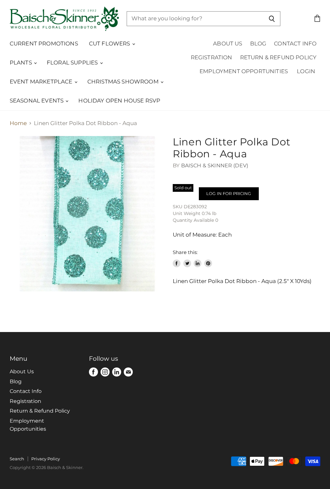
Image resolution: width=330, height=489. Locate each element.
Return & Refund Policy (278, 57)
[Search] (271, 18)
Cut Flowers (110, 43)
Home (18, 123)
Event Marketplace (42, 81)
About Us (227, 43)
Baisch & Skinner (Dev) (214, 165)
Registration (211, 57)
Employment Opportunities (243, 71)
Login (306, 71)
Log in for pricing (228, 193)
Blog (258, 43)
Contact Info (295, 43)
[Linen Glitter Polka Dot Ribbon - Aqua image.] (87, 213)
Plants (21, 62)
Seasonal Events (37, 100)
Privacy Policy (45, 458)
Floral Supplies (73, 62)
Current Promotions (44, 43)
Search (17, 458)
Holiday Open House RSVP (119, 100)
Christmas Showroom (123, 81)
